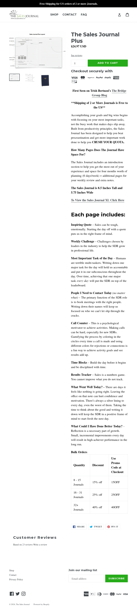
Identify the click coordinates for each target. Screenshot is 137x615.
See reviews (76, 55)
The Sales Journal (23, 604)
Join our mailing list (82, 570)
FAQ (84, 14)
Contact (69, 14)
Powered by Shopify (41, 604)
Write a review (40, 544)
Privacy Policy (16, 579)
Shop (54, 14)
